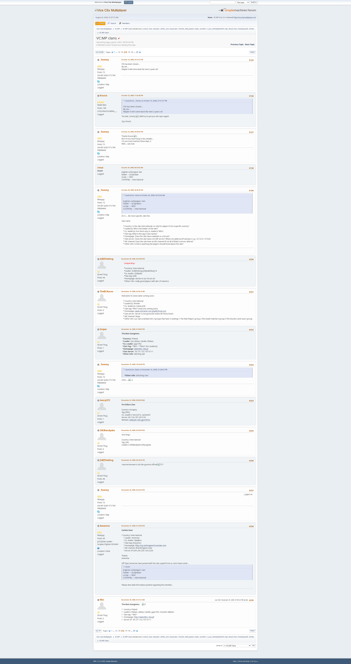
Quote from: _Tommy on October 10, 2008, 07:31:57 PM (146, 101)
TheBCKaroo (106, 291)
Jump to (219, 645)
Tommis (181, 29)
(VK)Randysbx (107, 430)
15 (129, 52)
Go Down (100, 52)
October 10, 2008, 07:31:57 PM (132, 60)
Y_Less (209, 29)
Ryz (226, 29)
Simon (145, 29)
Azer (150, 29)
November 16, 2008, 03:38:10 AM (133, 291)
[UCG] (98, 548)
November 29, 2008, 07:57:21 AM (133, 600)
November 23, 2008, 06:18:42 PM (133, 460)
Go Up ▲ (254, 661)
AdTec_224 (164, 29)
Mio (102, 599)
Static (197, 29)
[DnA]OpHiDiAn (218, 29)
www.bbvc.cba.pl (141, 349)
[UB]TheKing (106, 258)
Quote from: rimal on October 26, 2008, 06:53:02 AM (145, 195)
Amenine (105, 525)
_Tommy (104, 59)
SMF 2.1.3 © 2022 (99, 661)
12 (119, 52)
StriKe (251, 29)
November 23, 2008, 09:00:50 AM (133, 400)
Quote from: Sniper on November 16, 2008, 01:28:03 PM (146, 369)
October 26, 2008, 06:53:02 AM (132, 168)
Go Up (98, 631)
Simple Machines (111, 661)
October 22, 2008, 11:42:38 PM (132, 95)
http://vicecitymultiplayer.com (245, 17)
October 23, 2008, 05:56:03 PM (132, 132)
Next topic (250, 44)
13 (122, 52)
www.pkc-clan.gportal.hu (139, 420)
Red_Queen (189, 29)
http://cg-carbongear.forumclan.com (150, 545)
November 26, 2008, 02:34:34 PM (133, 490)
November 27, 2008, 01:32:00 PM (133, 526)
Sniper (103, 329)
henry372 (105, 400)
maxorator (173, 29)
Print (252, 52)
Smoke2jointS (243, 29)
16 (132, 52)
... (117, 52)
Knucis (103, 95)
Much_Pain (233, 29)
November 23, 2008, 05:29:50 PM (133, 430)
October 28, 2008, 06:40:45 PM (132, 190)
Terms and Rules (244, 661)
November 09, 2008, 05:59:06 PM (133, 259)
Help (234, 661)
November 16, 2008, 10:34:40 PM (133, 364)
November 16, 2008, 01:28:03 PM (133, 329)
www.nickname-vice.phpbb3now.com (150, 311)
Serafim (203, 29)
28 (137, 52)
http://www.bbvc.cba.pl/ (144, 617)
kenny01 (156, 29)
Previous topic (237, 44)
